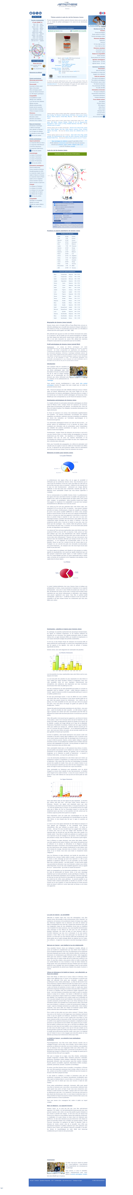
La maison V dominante (35, 157)
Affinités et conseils (34, 202)
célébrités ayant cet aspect (53, 125)
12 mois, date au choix (99, 44)
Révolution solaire (34, 116)
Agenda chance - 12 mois (98, 63)
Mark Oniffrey (63, 50)
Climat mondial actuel (35, 167)
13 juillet (67, 58)
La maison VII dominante (36, 160)
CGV (52, 1180)
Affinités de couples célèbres (37, 204)
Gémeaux (73, 64)
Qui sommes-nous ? (67, 1180)
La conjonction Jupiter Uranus (37, 173)
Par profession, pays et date (98, 82)
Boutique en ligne (77, 1180)
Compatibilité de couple (35, 97)
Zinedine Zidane (101, 103)
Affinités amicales (34, 103)
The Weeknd (57, 115)
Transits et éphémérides (37, 20)
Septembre (102, 40)
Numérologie (58, 69)
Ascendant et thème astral (36, 86)
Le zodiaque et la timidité (36, 188)
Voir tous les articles (36, 135)
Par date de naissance (99, 83)
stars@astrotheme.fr (52, 84)
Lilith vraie (57, 218)
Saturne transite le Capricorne (37, 182)
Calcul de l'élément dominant (37, 91)
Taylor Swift (74, 134)
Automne (102, 42)
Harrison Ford (73, 127)
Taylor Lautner (57, 123)
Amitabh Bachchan (71, 123)
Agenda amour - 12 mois (99, 61)
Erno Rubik (54, 130)
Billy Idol (70, 116)
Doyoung (76, 136)
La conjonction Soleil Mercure (37, 144)
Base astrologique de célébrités (59, 141)
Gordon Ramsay (101, 114)
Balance (68, 64)
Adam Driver (102, 107)
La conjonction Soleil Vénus (36, 148)
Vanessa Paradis (62, 122)
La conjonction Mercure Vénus (37, 142)
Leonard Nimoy (83, 136)
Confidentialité (58, 1180)
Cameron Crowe (78, 129)
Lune (63, 65)
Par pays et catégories (99, 91)
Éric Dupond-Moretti (57, 136)
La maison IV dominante (35, 155)
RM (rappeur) (101, 105)
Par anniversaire (96, 85)
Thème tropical (58, 215)
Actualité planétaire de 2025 (36, 171)
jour (82, 144)
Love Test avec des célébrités (37, 101)
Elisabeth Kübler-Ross (52, 137)
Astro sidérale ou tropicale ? (36, 129)
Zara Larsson (79, 115)
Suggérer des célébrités (99, 74)
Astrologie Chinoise (56, 68)
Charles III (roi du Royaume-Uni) (77, 122)
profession (60, 144)
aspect (65, 144)
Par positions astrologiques (98, 80)
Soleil (71, 65)
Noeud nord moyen (67, 217)
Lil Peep (64, 123)
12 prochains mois (100, 50)
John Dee (61, 129)
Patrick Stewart (55, 129)
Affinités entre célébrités (35, 99)
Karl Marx (79, 123)
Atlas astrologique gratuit (36, 89)
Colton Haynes (69, 129)
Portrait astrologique (100, 32)
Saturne (67, 65)
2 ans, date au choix (100, 46)
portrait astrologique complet (79, 1174)
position (69, 144)
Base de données (100, 70)
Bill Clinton (72, 115)
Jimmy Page (80, 134)
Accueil (31, 1180)
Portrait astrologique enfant (98, 36)
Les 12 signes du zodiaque (36, 131)
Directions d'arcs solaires (36, 120)
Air (65, 66)
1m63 (74, 71)
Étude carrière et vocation (98, 34)
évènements (63, 142)
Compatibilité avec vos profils (79, 31)
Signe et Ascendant (34, 88)
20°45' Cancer (65, 61)
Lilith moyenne (64, 218)
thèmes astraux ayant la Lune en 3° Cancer (76, 137)
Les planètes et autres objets (37, 133)
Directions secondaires (35, 118)
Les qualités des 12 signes (36, 192)
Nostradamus (50, 123)
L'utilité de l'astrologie (35, 127)
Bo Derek (71, 136)
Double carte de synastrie (36, 107)
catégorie (74, 144)
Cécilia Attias (64, 116)
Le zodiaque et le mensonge (36, 190)
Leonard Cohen (101, 112)
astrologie (50, 380)
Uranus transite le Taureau (36, 180)
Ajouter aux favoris (54, 31)
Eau (63, 66)
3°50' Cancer (65, 62)
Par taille (98, 87)
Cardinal (69, 66)
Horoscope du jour (34, 82)
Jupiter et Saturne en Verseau (37, 175)
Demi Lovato (102, 109)
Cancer (63, 64)
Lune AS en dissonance (35, 146)
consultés (73, 146)
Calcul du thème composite (36, 109)
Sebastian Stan (101, 110)
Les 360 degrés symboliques (37, 93)
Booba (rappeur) (56, 116)
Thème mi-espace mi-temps (36, 110)
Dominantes (58, 65)
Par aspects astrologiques (98, 78)
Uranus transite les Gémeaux (37, 169)
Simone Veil (80, 127)
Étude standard (101, 55)
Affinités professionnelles (36, 105)
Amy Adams (102, 101)
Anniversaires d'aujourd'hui (98, 93)
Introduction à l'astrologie (36, 125)
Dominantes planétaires (99, 95)
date (78, 144)
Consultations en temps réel (98, 72)
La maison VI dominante (35, 158)
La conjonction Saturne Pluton (37, 176)
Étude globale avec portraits (98, 57)
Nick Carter (65, 136)
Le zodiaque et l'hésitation (36, 186)
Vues (60, 72)
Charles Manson (65, 115)
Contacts (36, 1180)
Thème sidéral (66, 215)
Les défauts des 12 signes (36, 193)
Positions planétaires (100, 97)
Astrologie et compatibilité (36, 200)
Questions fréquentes (45, 1180)
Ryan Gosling (50, 115)
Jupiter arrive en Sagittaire (36, 178)
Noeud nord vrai (58, 217)
